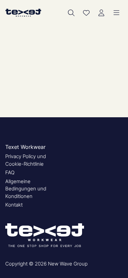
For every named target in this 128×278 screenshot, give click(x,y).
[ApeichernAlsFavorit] (86, 13)
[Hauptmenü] (116, 13)
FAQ (9, 172)
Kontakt (14, 205)
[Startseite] (23, 12)
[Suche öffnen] (71, 13)
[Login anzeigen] (101, 13)
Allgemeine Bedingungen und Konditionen (25, 188)
